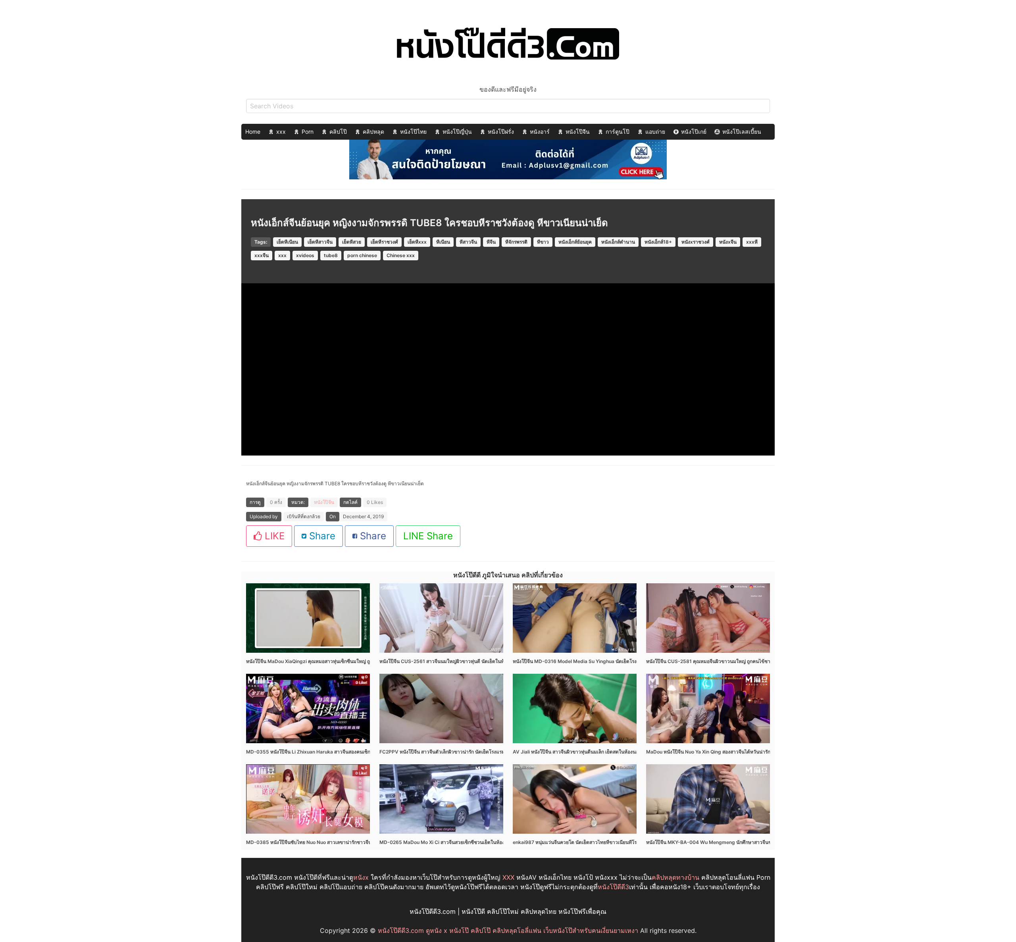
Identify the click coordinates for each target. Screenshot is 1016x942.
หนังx (361, 877)
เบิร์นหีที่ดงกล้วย (303, 516)
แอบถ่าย (655, 131)
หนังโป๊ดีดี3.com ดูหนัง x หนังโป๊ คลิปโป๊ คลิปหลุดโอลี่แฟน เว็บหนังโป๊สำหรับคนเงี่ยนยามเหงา (508, 930)
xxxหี (752, 242)
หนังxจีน (728, 242)
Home (252, 131)
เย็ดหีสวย (351, 242)
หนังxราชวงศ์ (695, 242)
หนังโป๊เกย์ (693, 131)
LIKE (273, 536)
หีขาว (543, 242)
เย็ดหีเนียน (287, 242)
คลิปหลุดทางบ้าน (675, 877)
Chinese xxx (401, 255)
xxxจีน (261, 255)
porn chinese (362, 255)
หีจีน (491, 242)
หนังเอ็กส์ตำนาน (618, 242)
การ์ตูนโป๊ (617, 131)
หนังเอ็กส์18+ (658, 242)
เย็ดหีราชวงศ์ (384, 242)
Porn (308, 131)
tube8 (331, 255)
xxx (281, 131)
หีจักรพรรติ (516, 242)
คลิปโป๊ (338, 131)
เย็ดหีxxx (417, 242)
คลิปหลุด (373, 131)
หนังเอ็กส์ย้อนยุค (575, 242)
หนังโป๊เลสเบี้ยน (741, 131)
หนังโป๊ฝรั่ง (501, 131)
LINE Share (428, 536)
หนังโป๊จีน (578, 131)
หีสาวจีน (468, 242)
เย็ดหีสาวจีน (320, 242)
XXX (508, 877)
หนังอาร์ (540, 131)
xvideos (305, 255)
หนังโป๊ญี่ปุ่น (457, 131)
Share (320, 536)
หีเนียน (443, 242)
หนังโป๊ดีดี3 (613, 887)
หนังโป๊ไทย (413, 131)
